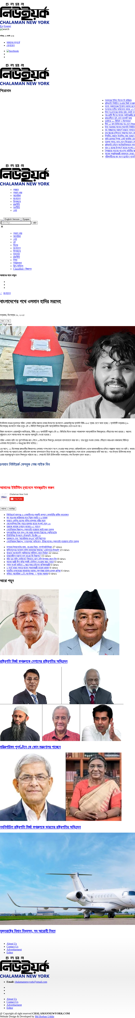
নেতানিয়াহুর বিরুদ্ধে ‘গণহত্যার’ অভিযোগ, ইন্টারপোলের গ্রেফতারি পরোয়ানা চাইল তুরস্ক (43, 541)
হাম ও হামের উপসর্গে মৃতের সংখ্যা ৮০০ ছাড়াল (114, 147)
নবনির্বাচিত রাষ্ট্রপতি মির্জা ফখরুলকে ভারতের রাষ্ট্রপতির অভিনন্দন (40, 827)
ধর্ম (14, 242)
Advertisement (14, 949)
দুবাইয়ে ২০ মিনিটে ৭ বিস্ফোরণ (108, 121)
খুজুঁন (34, 222)
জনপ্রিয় (12, 509)
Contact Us (12, 946)
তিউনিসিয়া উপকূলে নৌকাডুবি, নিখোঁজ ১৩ (24, 535)
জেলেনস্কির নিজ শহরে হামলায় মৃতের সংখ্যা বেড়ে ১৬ (29, 523)
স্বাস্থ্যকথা (17, 263)
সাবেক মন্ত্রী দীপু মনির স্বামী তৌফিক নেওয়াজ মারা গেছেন (30, 561)
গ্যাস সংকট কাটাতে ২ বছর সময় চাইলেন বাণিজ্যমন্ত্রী (28, 564)
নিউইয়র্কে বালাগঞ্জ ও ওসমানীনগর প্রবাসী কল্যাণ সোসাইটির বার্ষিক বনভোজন (38, 514)
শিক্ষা (15, 260)
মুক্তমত (16, 254)
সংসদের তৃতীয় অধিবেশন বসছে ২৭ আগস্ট (112, 109)
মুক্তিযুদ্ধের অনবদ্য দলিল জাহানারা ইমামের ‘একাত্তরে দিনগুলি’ (33, 550)
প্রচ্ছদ (16, 189)
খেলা (15, 210)
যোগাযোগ (11, 45)
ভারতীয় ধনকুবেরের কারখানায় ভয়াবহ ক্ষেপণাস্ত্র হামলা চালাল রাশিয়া (34, 570)
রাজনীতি (16, 204)
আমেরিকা (17, 195)
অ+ (2, 321)
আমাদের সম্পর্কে (13, 42)
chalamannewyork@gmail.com (31, 981)
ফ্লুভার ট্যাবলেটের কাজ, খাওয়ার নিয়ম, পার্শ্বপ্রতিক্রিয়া (29, 547)
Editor (10, 952)
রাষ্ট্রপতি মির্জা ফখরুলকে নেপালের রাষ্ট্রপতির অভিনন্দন (34, 661)
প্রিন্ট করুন (7, 324)
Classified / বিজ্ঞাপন (22, 268)
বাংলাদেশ (17, 198)
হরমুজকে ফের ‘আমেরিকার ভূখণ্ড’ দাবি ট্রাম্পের (26, 538)
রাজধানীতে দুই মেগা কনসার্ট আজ (108, 118)
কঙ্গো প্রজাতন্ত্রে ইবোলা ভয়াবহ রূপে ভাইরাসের (114, 106)
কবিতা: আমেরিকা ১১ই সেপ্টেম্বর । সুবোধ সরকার (27, 573)
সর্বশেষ (3, 509)
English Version (12, 219)
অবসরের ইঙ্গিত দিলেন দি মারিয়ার (108, 100)
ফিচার (15, 245)
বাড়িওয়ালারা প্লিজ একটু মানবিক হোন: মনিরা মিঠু (114, 138)
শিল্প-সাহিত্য (18, 265)
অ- (8, 321)
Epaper (7, 26)
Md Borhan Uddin (44, 1016)
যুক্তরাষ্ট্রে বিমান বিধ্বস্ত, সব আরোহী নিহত (27, 931)
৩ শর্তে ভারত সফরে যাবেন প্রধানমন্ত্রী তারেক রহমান (28, 567)
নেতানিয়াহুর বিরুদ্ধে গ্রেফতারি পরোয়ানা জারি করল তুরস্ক (30, 529)
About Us (12, 943)
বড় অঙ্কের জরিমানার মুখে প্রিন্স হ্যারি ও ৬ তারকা (27, 517)
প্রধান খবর (17, 192)
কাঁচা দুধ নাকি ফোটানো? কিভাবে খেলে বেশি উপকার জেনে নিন (32, 558)
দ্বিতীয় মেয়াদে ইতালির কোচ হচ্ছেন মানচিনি (113, 135)
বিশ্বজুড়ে (17, 201)
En (1, 26)
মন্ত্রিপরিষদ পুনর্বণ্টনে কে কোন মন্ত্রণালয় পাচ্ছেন (30, 747)
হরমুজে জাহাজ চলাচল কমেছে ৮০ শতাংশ (23, 526)
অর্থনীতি (16, 207)
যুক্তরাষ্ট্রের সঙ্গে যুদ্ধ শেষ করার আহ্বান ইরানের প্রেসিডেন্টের (32, 532)
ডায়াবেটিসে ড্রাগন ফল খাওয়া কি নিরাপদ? (24, 555)
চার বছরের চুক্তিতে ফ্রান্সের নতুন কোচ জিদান (113, 132)
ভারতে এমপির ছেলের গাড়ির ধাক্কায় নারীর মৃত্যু (26, 520)
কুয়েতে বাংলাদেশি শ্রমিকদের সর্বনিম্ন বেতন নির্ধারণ (27, 553)
